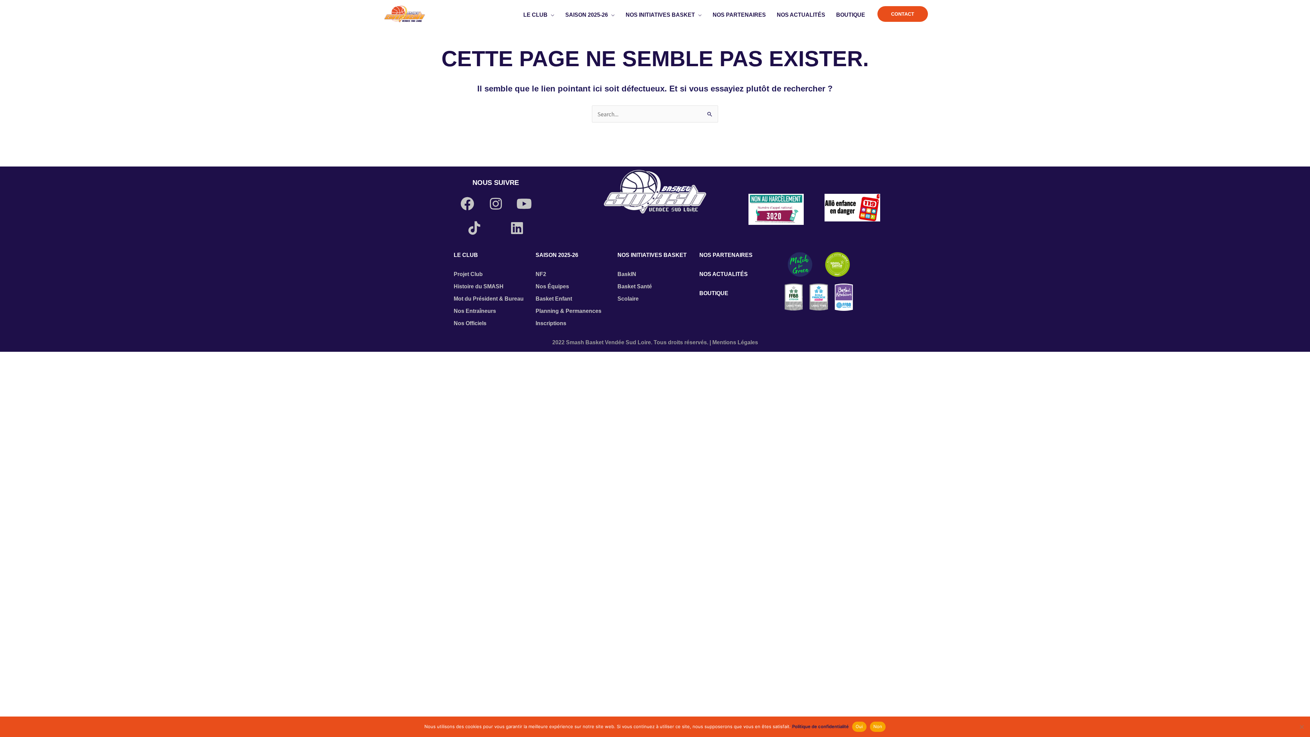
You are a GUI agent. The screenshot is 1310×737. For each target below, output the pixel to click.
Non (878, 726)
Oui (859, 726)
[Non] (1301, 726)
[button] (551, 15)
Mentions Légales (735, 342)
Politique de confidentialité (820, 726)
